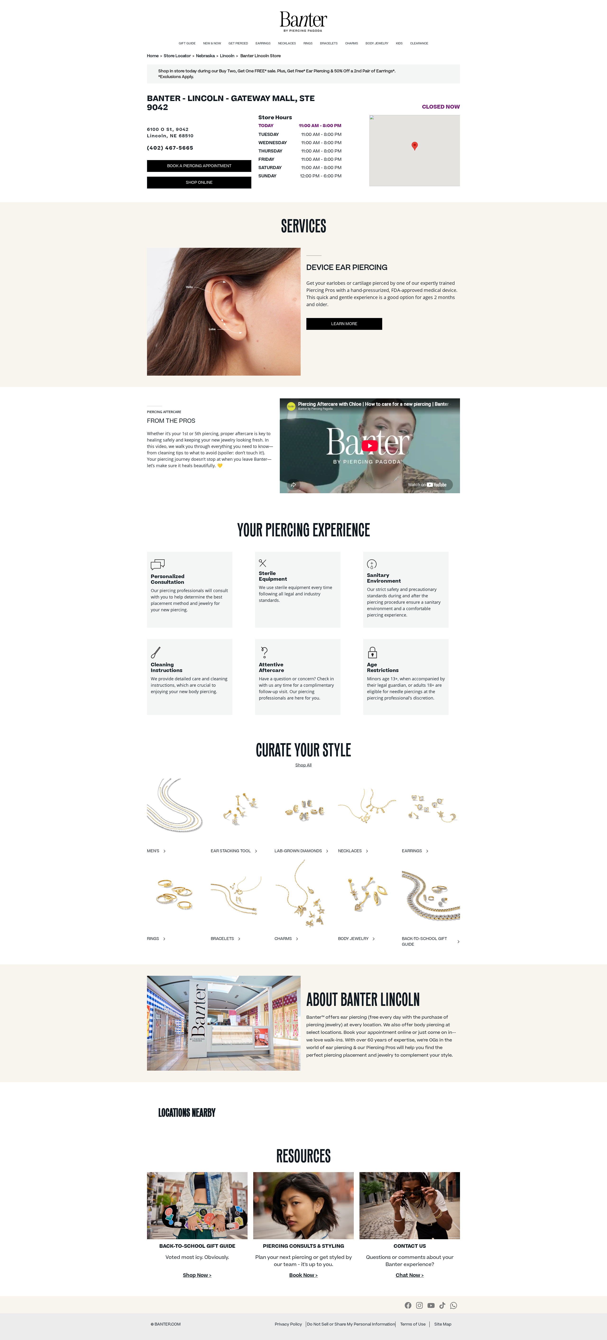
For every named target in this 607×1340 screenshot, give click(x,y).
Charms (351, 43)
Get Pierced (238, 43)
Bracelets (329, 43)
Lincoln (227, 56)
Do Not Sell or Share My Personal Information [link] (351, 1324)
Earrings (263, 43)
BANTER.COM (166, 1324)
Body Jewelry (377, 43)
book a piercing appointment (199, 166)
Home (153, 56)
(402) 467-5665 (170, 148)
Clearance (419, 43)
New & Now (212, 43)
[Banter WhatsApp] (453, 1305)
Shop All (303, 765)
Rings (308, 43)
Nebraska (205, 56)
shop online (199, 182)
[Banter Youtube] (431, 1305)
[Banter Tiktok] (442, 1305)
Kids (399, 43)
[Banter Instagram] (419, 1305)
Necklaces (287, 43)
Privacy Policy (288, 1324)
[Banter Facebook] (408, 1305)
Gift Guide (187, 43)
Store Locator (177, 56)
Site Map (442, 1324)
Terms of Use (413, 1324)
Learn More (344, 324)
